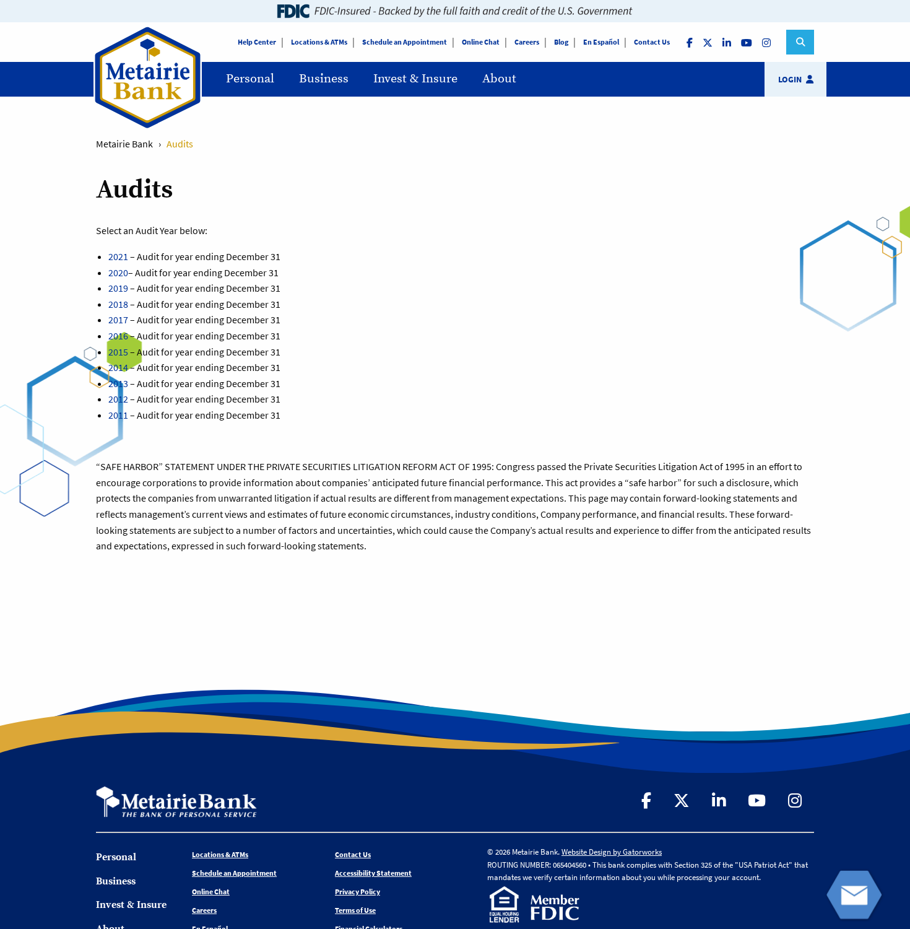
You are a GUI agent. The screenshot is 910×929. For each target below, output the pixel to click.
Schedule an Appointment (404, 41)
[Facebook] (691, 42)
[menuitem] (250, 79)
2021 (118, 256)
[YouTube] (747, 42)
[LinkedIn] (728, 42)
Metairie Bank (124, 143)
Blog (561, 41)
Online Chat (481, 41)
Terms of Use (355, 910)
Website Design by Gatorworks (611, 852)
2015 (118, 352)
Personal (250, 79)
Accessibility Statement (373, 873)
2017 (118, 319)
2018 (118, 304)
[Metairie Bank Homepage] (176, 800)
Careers (526, 41)
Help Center (257, 41)
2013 (118, 383)
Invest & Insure (415, 79)
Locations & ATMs (319, 41)
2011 (118, 415)
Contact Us (652, 41)
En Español (601, 41)
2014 (118, 367)
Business (324, 79)
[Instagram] (767, 42)
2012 (118, 399)
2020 (118, 272)
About (499, 79)
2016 (118, 335)
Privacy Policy (357, 891)
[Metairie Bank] (147, 126)
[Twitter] (709, 42)
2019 (118, 288)
